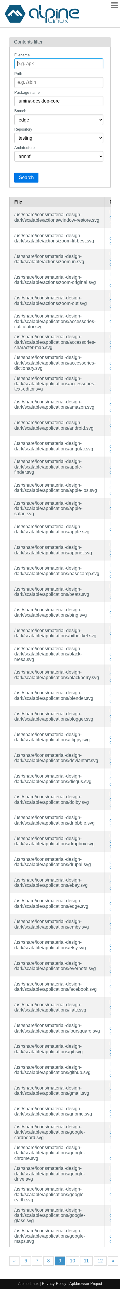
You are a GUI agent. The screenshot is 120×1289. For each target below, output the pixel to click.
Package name (27, 92)
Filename (22, 55)
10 (72, 1260)
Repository (23, 129)
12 (100, 1260)
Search (26, 177)
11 (86, 1260)
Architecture (24, 147)
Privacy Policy (54, 1283)
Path (18, 74)
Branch (20, 111)
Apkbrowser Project (85, 1283)
